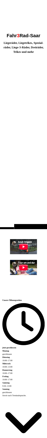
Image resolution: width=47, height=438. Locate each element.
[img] (23, 119)
